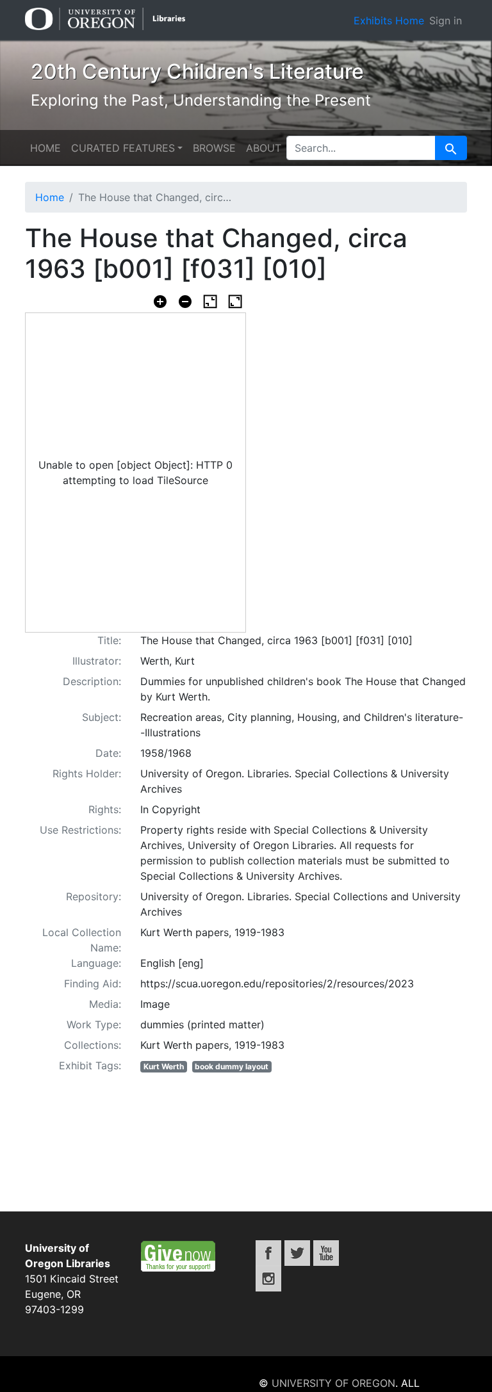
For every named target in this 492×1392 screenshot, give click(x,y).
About (263, 148)
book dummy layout (231, 1066)
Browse (214, 148)
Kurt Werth (164, 1066)
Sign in (445, 20)
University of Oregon (333, 1383)
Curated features (123, 148)
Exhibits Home (389, 20)
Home (45, 148)
